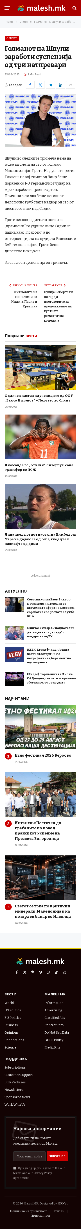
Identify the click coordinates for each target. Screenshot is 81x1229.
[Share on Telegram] (50, 85)
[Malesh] (41, 8)
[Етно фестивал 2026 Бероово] (40, 727)
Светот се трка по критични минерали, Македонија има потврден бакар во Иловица (43, 911)
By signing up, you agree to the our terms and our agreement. (39, 1172)
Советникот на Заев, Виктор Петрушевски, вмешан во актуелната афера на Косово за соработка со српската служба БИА (50, 608)
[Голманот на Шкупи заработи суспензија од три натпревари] (40, 146)
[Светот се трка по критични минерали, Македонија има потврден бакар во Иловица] (40, 877)
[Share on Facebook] (30, 85)
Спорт (12, 38)
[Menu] (7, 8)
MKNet (63, 1203)
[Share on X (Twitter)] (40, 85)
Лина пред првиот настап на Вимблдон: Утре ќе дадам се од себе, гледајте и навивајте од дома (40, 539)
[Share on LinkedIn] (60, 85)
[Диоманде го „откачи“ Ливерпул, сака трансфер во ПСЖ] (40, 437)
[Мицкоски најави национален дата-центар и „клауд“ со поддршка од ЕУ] (14, 633)
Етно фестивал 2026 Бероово (43, 755)
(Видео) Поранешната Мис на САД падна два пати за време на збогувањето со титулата (51, 678)
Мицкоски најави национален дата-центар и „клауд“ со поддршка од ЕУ (50, 632)
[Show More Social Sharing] (70, 85)
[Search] (74, 8)
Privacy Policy (43, 1173)
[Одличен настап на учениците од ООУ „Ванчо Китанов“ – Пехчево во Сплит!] (40, 367)
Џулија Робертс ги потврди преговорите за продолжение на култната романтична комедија (58, 306)
